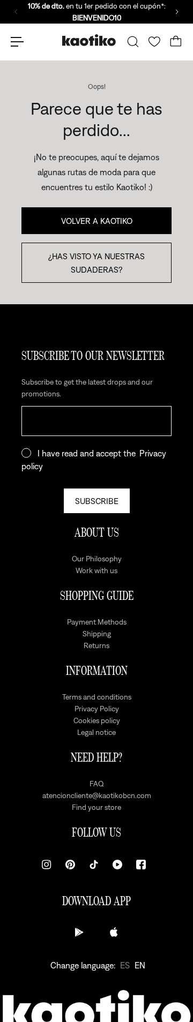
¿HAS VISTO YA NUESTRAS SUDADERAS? (96, 262)
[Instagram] (46, 864)
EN (140, 965)
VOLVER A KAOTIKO (96, 221)
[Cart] (176, 41)
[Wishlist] (154, 41)
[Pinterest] (70, 864)
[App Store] (113, 932)
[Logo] (89, 41)
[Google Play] (79, 932)
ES (125, 965)
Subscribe (96, 501)
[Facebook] (141, 864)
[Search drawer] (133, 41)
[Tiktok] (94, 864)
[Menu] (17, 42)
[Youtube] (117, 864)
